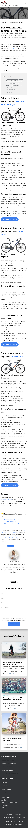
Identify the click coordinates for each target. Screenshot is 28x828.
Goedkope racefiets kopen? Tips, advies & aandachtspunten (13, 698)
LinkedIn (19, 821)
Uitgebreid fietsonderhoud (9, 763)
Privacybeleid (18, 814)
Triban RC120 (17, 356)
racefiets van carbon (6, 499)
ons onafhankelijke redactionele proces (11, 538)
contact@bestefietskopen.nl (10, 802)
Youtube (11, 821)
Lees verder (11, 673)
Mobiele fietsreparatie (8, 760)
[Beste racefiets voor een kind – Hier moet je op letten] (14, 649)
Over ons (4, 782)
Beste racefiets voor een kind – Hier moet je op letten (13, 663)
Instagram (22, 821)
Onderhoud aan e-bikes (8, 767)
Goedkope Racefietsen (10, 521)
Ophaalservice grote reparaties (10, 774)
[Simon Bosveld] (14, 554)
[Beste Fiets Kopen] (10, 3)
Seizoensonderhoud (7, 770)
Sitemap (18, 817)
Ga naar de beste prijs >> (10, 219)
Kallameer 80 (4, 799)
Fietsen (9, 22)
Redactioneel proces (7, 789)
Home (2, 22)
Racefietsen (14, 22)
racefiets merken (13, 48)
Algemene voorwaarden (8, 817)
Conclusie (9, 92)
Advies (7, 821)
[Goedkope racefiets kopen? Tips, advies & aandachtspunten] (14, 685)
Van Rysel (15, 209)
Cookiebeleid (10, 814)
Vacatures (4, 786)
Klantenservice (4, 805)
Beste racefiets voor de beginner (12, 523)
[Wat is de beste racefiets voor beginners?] (14, 723)
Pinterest (17, 821)
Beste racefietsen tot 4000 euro (12, 519)
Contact (4, 793)
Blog (6, 22)
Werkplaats (3, 807)
